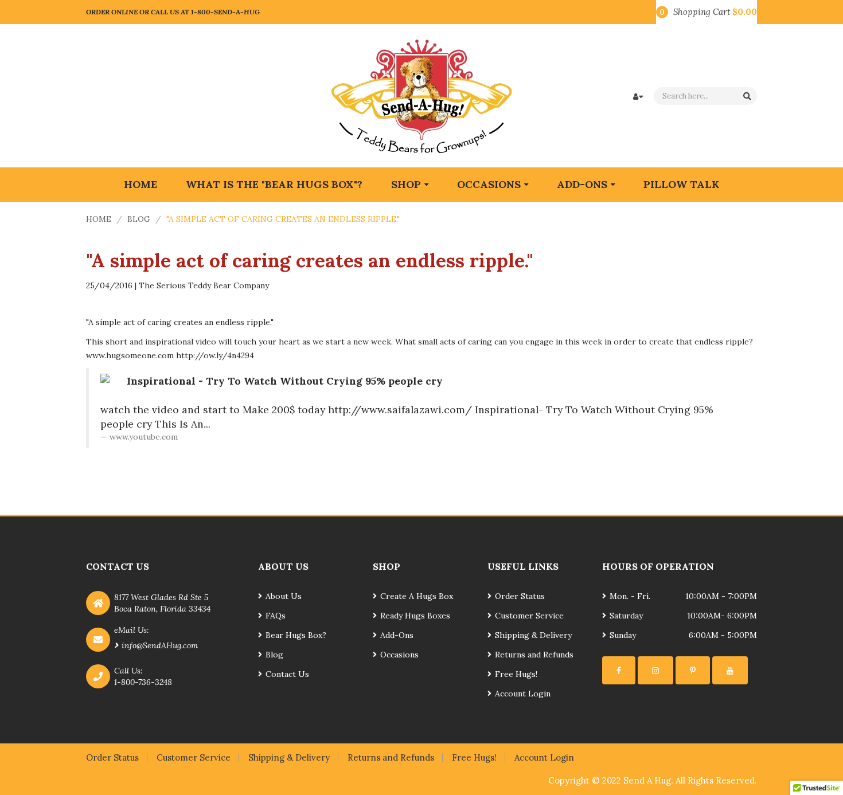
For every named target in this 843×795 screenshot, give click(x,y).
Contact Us (287, 674)
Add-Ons (396, 635)
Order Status (520, 596)
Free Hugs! (516, 674)
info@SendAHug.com (160, 645)
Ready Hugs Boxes (415, 615)
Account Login (523, 693)
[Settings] (618, 670)
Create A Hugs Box (416, 596)
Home (98, 219)
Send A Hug (647, 780)
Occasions (399, 654)
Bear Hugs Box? (296, 635)
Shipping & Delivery (533, 635)
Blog (138, 219)
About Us (284, 596)
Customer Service (529, 615)
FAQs (276, 615)
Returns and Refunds (534, 654)
